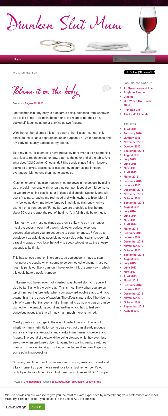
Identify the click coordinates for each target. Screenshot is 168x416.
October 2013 (132, 250)
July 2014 (130, 211)
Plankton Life (132, 109)
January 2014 (132, 237)
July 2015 (130, 159)
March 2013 (131, 280)
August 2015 (131, 155)
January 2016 (132, 137)
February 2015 (133, 181)
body (61, 381)
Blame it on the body (45, 91)
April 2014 (130, 224)
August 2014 (131, 207)
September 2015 (134, 151)
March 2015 (131, 176)
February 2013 (133, 285)
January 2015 (132, 185)
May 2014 (129, 220)
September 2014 (134, 202)
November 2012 (133, 298)
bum (67, 381)
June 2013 (130, 267)
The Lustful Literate (136, 114)
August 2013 (131, 259)
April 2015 (130, 172)
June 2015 (130, 163)
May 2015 (129, 168)
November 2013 (133, 246)
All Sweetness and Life (138, 88)
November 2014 (133, 194)
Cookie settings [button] (16, 407)
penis (80, 381)
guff (74, 381)
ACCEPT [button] (37, 407)
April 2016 (130, 129)
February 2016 (133, 133)
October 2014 (132, 198)
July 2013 (130, 263)
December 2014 (133, 190)
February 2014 (133, 233)
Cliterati (129, 97)
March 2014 (131, 228)
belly (54, 381)
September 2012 (134, 306)
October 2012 (132, 302)
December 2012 (133, 293)
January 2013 (132, 289)
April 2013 (130, 276)
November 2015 (133, 142)
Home (17, 59)
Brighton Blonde (134, 92)
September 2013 (134, 254)
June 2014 (130, 216)
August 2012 (131, 311)
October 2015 (132, 146)
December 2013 (133, 241)
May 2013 (129, 272)
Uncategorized (32, 381)
